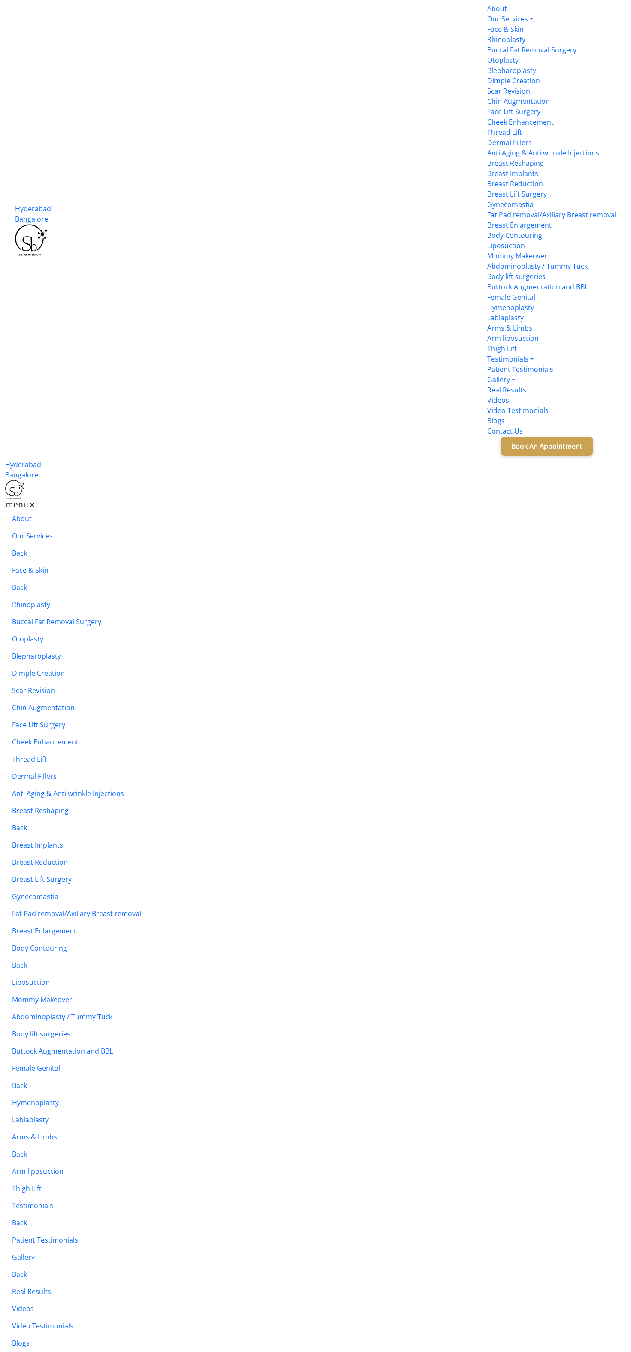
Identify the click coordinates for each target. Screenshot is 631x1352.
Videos (498, 400)
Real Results (506, 390)
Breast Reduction (515, 183)
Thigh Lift (502, 348)
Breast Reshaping (515, 163)
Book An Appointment (534, 446)
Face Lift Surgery (513, 111)
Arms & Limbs (509, 328)
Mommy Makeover (517, 256)
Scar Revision (508, 91)
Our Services (507, 19)
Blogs (496, 420)
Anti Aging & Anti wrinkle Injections (543, 153)
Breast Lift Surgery (517, 194)
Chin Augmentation (518, 101)
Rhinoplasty (506, 39)
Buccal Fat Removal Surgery (531, 50)
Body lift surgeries (516, 276)
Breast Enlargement (519, 225)
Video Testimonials (518, 410)
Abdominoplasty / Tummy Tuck (537, 266)
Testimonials (507, 359)
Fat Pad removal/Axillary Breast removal (551, 214)
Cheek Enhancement (520, 122)
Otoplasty (503, 60)
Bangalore (31, 219)
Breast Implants (512, 173)
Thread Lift (504, 132)
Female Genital (511, 297)
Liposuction (506, 245)
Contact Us (505, 431)
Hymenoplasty (510, 307)
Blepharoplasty (511, 70)
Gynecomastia (510, 204)
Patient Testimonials (520, 369)
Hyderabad (33, 208)
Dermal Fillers (509, 142)
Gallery (498, 379)
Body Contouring (514, 235)
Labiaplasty (505, 317)
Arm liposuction (513, 338)
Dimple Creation (513, 80)
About (497, 8)
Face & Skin (505, 29)
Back (19, 554)
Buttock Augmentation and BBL (537, 287)
